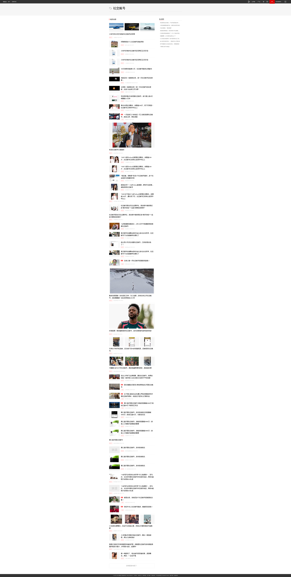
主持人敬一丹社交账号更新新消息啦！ (137, 260)
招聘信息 (144, 575)
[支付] (264, 1)
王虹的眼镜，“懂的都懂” (166, 28)
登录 (272, 1)
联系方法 (140, 575)
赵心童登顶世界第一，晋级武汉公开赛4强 (170, 41)
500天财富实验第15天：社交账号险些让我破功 (136, 69)
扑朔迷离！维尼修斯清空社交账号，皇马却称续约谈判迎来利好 (130, 331)
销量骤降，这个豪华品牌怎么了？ (168, 36)
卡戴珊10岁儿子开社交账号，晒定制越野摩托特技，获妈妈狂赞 (130, 368)
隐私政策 (153, 575)
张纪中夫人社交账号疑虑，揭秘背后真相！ (138, 507)
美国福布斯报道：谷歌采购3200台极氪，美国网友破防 (171, 30)
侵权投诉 (176, 575)
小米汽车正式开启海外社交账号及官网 (122, 34)
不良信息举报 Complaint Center (162, 575)
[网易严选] (259, 1)
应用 (9, 1)
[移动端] (249, 1)
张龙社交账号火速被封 (116, 150)
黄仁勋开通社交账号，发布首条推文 (133, 447)
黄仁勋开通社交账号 (116, 440)
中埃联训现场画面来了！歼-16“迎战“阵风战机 (171, 33)
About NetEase (130, 575)
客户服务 (149, 575)
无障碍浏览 (14, 1)
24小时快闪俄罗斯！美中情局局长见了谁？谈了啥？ (171, 38)
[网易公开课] (253, 1)
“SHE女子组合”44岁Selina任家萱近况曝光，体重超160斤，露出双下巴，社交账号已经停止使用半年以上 (137, 196)
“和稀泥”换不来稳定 (165, 46)
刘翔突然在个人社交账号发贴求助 (132, 42)
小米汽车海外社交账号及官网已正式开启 (134, 51)
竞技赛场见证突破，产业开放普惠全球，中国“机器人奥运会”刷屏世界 (171, 22)
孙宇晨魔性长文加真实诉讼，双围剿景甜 (169, 44)
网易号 (110, 37)
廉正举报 (171, 575)
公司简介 (135, 575)
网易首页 (5, 1)
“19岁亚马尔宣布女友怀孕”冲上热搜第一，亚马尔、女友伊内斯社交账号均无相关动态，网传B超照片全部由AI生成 (137, 477)
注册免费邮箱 (278, 1)
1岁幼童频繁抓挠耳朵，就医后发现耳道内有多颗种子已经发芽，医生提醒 (171, 25)
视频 (122, 119)
